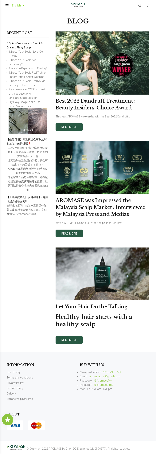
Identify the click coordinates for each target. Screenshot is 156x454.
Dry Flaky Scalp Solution (23, 97)
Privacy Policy (15, 382)
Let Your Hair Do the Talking (91, 307)
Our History (13, 372)
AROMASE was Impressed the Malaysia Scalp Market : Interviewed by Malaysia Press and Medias (101, 207)
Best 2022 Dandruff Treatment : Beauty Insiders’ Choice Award (95, 104)
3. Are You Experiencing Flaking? (28, 68)
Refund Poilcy (15, 388)
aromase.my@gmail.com (104, 376)
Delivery (11, 393)
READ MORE (69, 127)
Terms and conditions (20, 377)
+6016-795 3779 (111, 372)
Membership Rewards (20, 398)
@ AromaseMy (103, 380)
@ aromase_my (103, 384)
